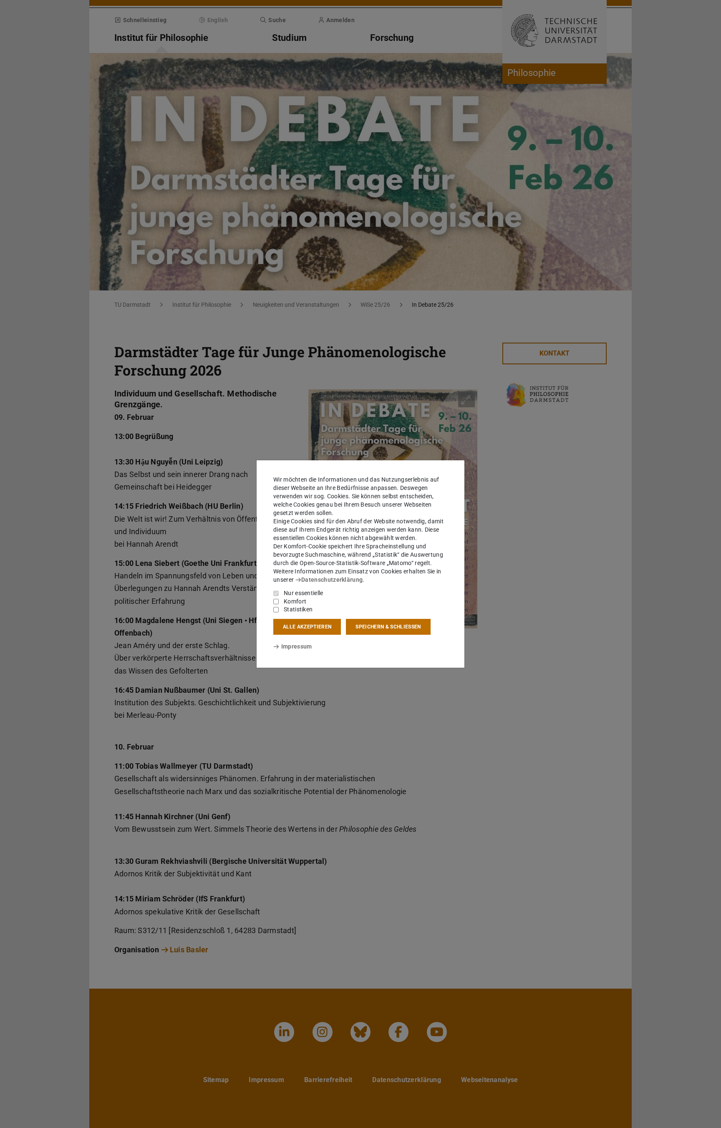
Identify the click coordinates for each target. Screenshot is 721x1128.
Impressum (296, 646)
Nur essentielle (303, 593)
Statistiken (298, 609)
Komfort (295, 601)
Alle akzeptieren (307, 627)
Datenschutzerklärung (332, 579)
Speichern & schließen (388, 627)
